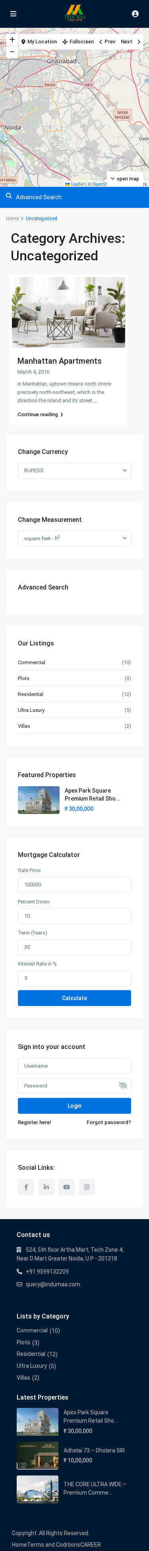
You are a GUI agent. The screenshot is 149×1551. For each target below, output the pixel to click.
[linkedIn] (46, 1187)
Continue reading (37, 414)
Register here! (34, 1122)
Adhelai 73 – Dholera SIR (94, 1450)
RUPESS (34, 470)
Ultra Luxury (31, 710)
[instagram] (87, 1187)
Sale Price (29, 870)
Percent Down (34, 902)
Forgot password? (109, 1122)
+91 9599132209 (47, 1271)
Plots (23, 678)
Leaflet (77, 183)
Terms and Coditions (53, 1544)
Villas (24, 726)
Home (12, 218)
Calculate (74, 998)
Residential (30, 694)
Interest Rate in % (37, 964)
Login (74, 1106)
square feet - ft (42, 538)
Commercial (31, 662)
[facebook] (26, 1187)
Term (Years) (32, 933)
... (95, 400)
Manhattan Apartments (59, 361)
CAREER (90, 1544)
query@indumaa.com (53, 1284)
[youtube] (66, 1187)
